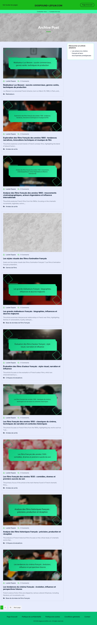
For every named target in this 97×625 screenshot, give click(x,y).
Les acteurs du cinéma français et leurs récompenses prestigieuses (81, 53)
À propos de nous (54, 11)
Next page (17, 607)
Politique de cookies (52, 617)
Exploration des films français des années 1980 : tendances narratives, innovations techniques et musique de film (30, 139)
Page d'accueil (87, 5)
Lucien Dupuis (11, 81)
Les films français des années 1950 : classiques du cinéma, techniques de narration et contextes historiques (29, 422)
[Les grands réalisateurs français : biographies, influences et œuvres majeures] (32, 289)
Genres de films (11, 268)
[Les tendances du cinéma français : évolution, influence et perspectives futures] (32, 565)
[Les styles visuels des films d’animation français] (32, 232)
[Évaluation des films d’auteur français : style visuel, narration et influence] (32, 344)
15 (10, 607)
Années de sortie (12, 149)
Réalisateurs (10, 94)
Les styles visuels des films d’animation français (25, 258)
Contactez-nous (42, 11)
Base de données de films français (18, 323)
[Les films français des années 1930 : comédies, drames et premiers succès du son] (32, 455)
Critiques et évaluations (14, 378)
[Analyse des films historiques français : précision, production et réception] (32, 510)
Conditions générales (72, 617)
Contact (87, 617)
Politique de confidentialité (31, 617)
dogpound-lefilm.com (48, 5)
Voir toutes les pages (10, 5)
